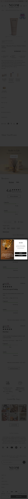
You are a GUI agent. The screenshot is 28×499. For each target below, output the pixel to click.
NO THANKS (21, 255)
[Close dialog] (26, 240)
